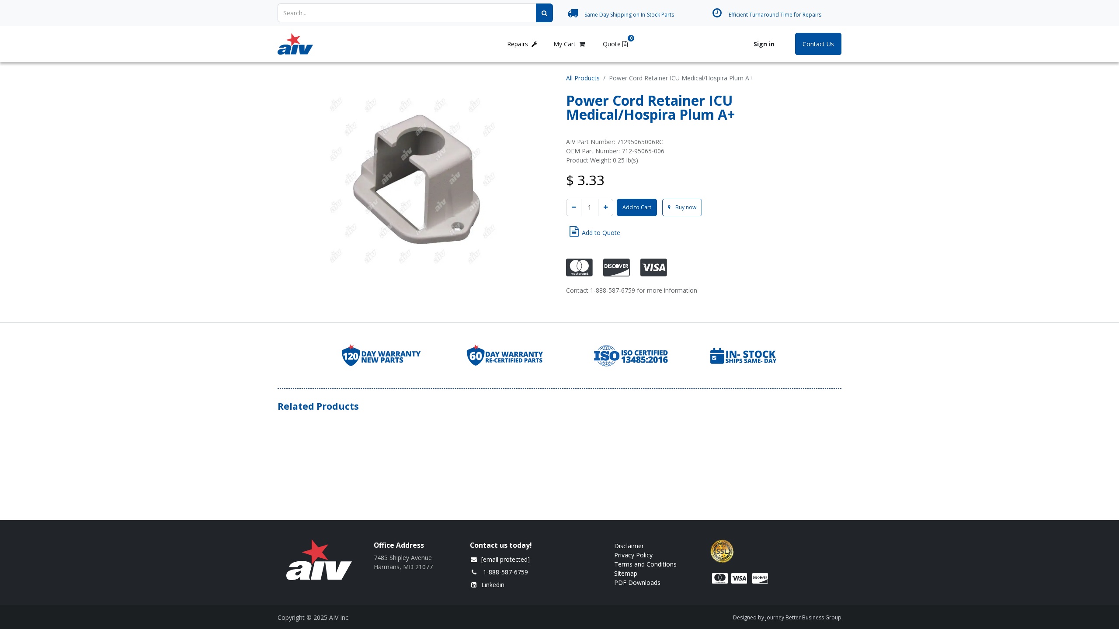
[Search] (544, 12)
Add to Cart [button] (636, 207)
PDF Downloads (638, 582)
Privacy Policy (633, 555)
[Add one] (605, 207)
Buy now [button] (685, 207)
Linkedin (492, 585)
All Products (583, 78)
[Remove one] (573, 207)
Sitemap (625, 573)
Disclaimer (629, 546)
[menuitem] (343, 44)
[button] (595, 231)
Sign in (764, 44)
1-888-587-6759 (505, 572)
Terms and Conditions (645, 564)
